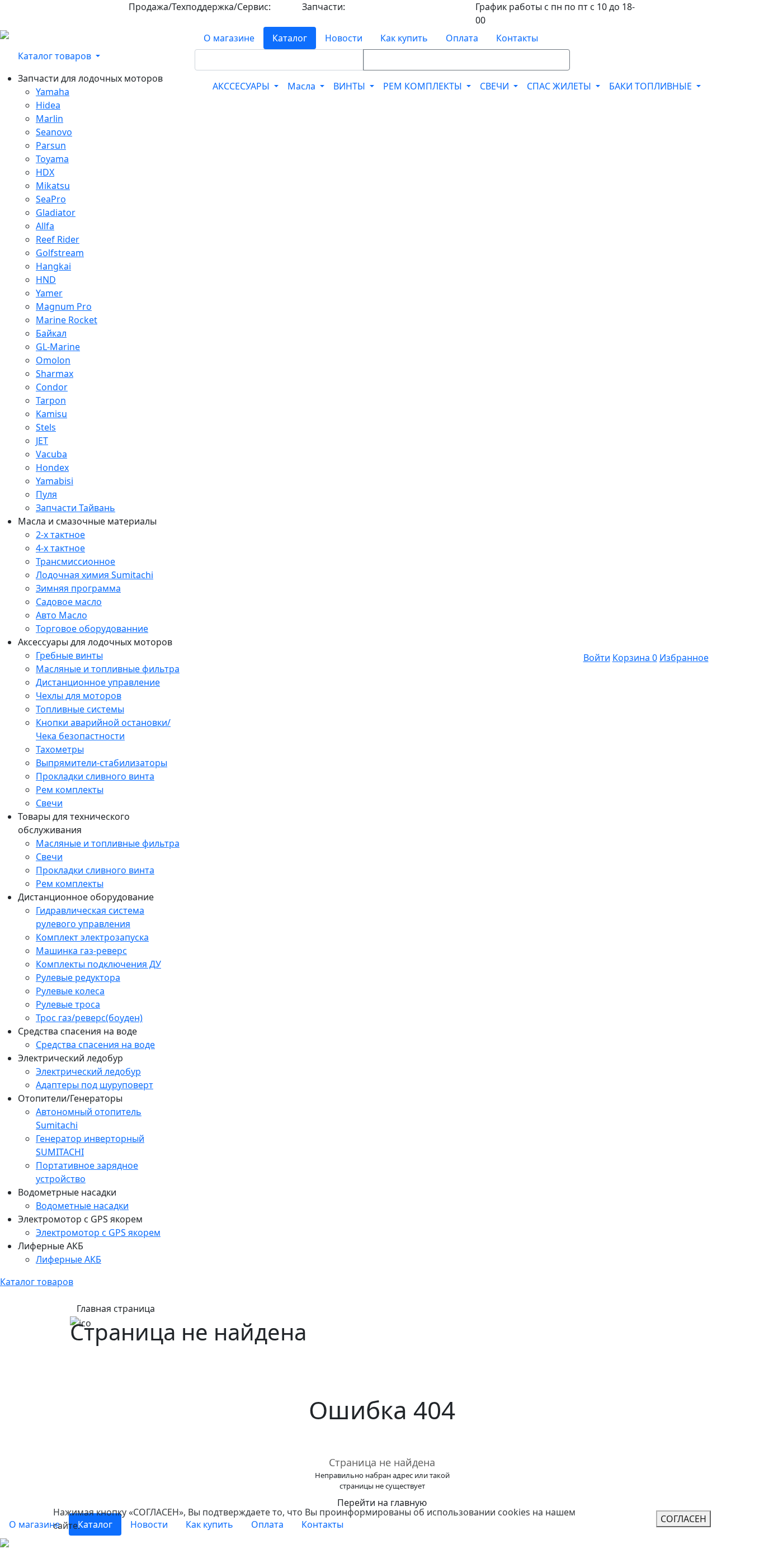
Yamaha (52, 92)
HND (46, 279)
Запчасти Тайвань (75, 508)
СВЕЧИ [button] (495, 86)
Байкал (51, 333)
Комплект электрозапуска (92, 937)
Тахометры (60, 749)
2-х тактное (60, 534)
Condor (52, 387)
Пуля (46, 494)
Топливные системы (80, 709)
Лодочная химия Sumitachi (94, 575)
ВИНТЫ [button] (350, 86)
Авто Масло (61, 615)
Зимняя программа (78, 588)
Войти (596, 657)
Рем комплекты (69, 789)
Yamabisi (54, 481)
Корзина (634, 657)
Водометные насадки (82, 1205)
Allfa (45, 226)
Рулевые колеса (70, 991)
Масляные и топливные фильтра (108, 669)
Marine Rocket (66, 320)
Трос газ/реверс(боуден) (89, 1018)
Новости (343, 38)
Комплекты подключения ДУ (98, 964)
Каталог (289, 38)
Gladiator (56, 212)
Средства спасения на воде (95, 1044)
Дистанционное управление (98, 682)
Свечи (49, 803)
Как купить (404, 38)
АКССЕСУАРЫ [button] (242, 86)
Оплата (462, 38)
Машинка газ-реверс (81, 950)
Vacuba (51, 454)
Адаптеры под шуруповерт (94, 1085)
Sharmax (54, 373)
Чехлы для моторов (78, 696)
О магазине (229, 38)
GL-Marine (58, 347)
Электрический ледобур (88, 1071)
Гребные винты (69, 655)
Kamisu (51, 414)
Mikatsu (53, 186)
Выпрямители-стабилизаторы (101, 763)
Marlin (49, 118)
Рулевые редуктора (78, 977)
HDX (45, 172)
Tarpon (51, 400)
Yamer (49, 293)
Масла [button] (302, 86)
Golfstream (60, 253)
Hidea (48, 105)
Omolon (53, 360)
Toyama (52, 159)
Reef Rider (57, 239)
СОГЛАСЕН (683, 1519)
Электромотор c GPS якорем (98, 1232)
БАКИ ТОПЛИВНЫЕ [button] (651, 86)
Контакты (517, 38)
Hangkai (53, 266)
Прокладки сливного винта (95, 776)
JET (42, 441)
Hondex (52, 467)
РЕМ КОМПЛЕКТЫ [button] (423, 86)
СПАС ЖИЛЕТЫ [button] (560, 86)
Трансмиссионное (75, 561)
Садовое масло (69, 602)
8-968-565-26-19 (377, 7)
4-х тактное (60, 548)
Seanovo (54, 132)
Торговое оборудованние (92, 628)
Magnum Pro (64, 306)
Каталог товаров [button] (55, 56)
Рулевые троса (68, 1004)
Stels (46, 427)
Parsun (51, 145)
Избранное (684, 657)
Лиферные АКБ (68, 1259)
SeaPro (51, 199)
